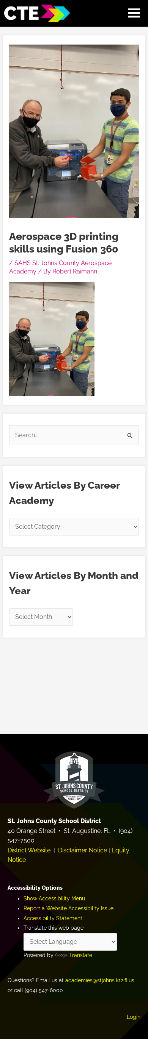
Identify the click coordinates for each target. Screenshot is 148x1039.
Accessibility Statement (53, 918)
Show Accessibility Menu (54, 898)
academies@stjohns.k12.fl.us (99, 980)
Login (133, 1017)
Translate (80, 955)
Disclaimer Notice (82, 850)
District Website (29, 850)
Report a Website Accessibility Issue (68, 908)
